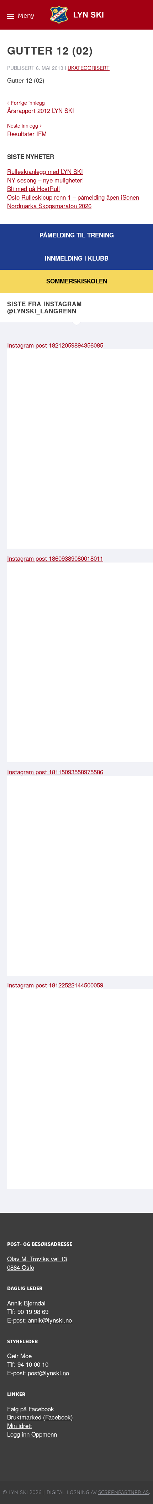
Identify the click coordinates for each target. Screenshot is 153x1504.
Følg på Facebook (30, 1408)
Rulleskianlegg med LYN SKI (45, 171)
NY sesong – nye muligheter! (45, 179)
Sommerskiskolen (76, 281)
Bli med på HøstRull (33, 188)
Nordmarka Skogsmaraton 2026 (49, 205)
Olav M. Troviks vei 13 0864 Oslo (37, 1263)
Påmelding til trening (76, 235)
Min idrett (19, 1425)
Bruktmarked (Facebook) (40, 1416)
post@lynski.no (48, 1372)
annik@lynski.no (50, 1319)
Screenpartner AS (123, 1492)
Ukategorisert (89, 67)
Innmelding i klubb (77, 258)
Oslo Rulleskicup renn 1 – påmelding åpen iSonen (73, 197)
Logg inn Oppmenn (32, 1433)
